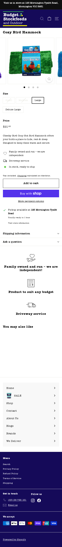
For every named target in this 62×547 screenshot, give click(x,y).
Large (38, 100)
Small (9, 100)
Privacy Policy (11, 469)
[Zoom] (49, 79)
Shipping (21, 176)
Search (7, 464)
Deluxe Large (13, 109)
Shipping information (16, 233)
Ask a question (12, 241)
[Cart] (49, 19)
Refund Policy (10, 473)
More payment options (31, 201)
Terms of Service (12, 478)
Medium (23, 100)
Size (5, 93)
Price (6, 120)
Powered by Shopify (14, 539)
